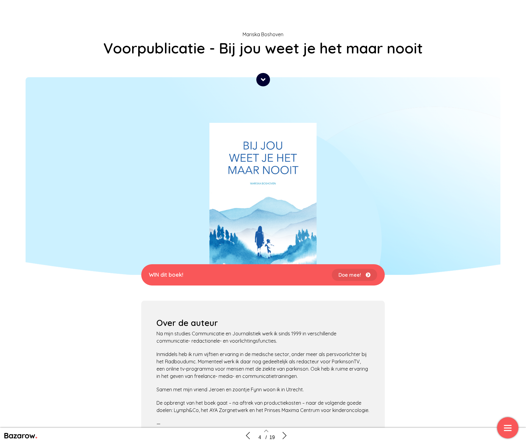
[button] (263, 79)
